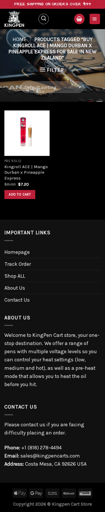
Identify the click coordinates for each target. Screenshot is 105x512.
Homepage (17, 252)
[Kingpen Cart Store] (19, 19)
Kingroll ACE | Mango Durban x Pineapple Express (26, 172)
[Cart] (79, 19)
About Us (14, 288)
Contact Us (17, 300)
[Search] (43, 19)
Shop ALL (14, 276)
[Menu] (95, 19)
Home (20, 39)
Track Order (17, 264)
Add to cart (20, 194)
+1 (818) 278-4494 (41, 448)
